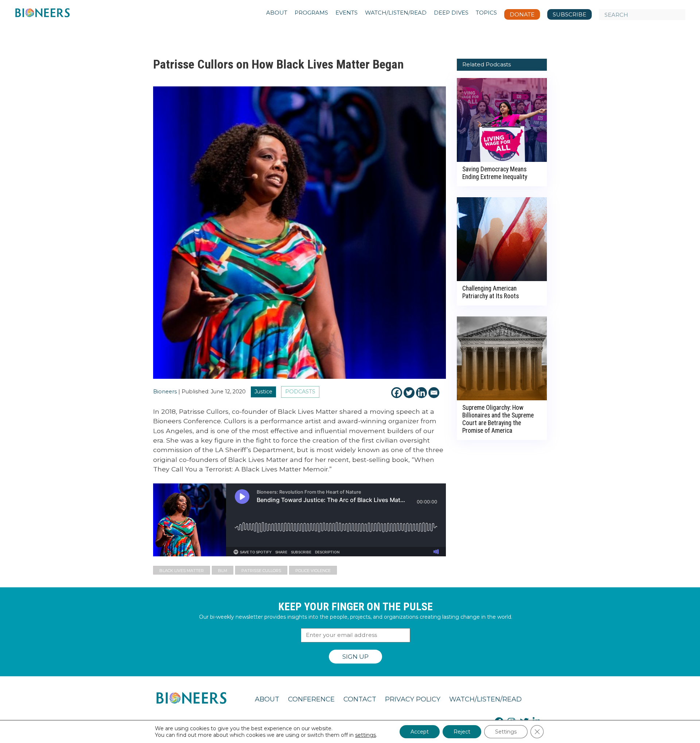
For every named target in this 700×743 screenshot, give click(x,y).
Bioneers (165, 391)
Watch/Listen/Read (485, 699)
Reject (462, 731)
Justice (263, 391)
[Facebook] (396, 392)
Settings (506, 731)
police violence (313, 570)
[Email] (433, 392)
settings (365, 735)
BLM (222, 570)
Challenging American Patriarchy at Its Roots (490, 292)
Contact (359, 699)
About (267, 699)
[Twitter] (409, 392)
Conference (311, 699)
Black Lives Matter (181, 570)
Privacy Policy (412, 699)
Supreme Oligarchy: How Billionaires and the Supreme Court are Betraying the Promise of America (498, 419)
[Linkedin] (421, 392)
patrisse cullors (261, 570)
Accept (420, 731)
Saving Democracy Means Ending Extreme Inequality (494, 173)
